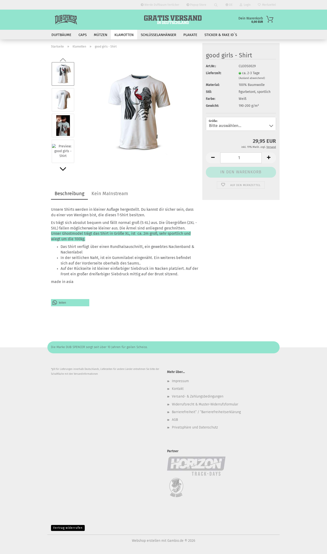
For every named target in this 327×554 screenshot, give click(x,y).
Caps (83, 35)
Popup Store (197, 4)
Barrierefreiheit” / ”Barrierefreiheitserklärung (206, 412)
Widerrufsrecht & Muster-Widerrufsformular (205, 404)
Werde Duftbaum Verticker (161, 4)
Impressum (180, 381)
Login (246, 4)
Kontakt (178, 389)
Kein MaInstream (109, 193)
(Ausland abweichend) (252, 78)
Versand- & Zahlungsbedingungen (197, 396)
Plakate (190, 35)
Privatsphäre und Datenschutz (195, 427)
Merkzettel (268, 4)
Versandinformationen (86, 374)
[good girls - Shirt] (138, 112)
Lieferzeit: (213, 73)
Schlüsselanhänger (158, 35)
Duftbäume (61, 35)
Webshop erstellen (146, 541)
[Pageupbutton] (314, 547)
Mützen (100, 35)
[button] (63, 169)
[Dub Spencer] (66, 20)
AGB (175, 420)
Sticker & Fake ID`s (220, 35)
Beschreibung (69, 193)
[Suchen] (216, 5)
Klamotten (124, 35)
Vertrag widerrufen (68, 528)
